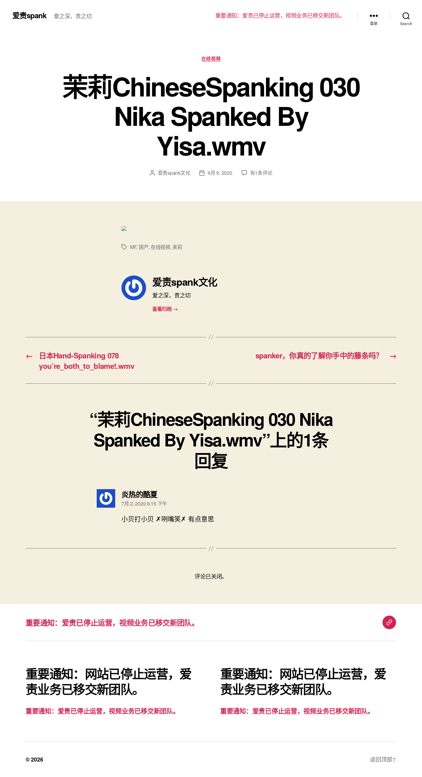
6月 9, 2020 (220, 172)
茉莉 (177, 246)
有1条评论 (261, 172)
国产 (143, 246)
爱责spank (29, 15)
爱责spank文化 (174, 172)
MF (133, 246)
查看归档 (165, 308)
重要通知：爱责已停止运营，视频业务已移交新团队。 (280, 15)
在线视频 (211, 59)
